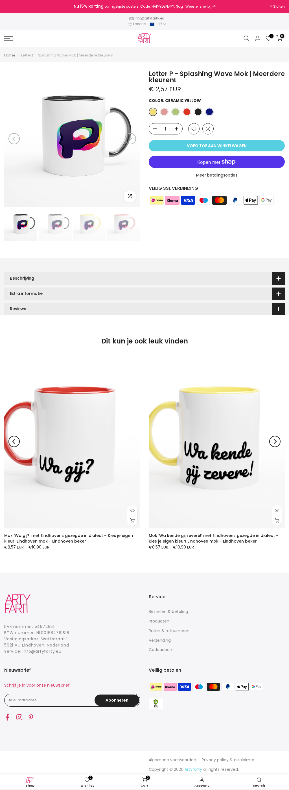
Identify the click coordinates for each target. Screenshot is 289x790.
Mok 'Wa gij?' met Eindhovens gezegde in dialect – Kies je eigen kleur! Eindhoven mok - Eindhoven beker (68, 538)
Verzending (160, 640)
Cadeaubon (160, 649)
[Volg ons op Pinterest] (31, 717)
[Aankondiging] (144, 6)
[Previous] (14, 138)
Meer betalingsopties (216, 175)
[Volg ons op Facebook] (7, 717)
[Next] (130, 138)
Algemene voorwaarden (172, 760)
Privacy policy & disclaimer (228, 760)
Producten (159, 621)
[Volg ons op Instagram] (19, 717)
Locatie (139, 23)
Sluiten (13, 6)
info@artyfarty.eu (149, 18)
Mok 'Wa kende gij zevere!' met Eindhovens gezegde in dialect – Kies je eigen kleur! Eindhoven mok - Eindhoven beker (214, 538)
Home (10, 55)
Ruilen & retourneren (169, 631)
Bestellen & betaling (168, 611)
